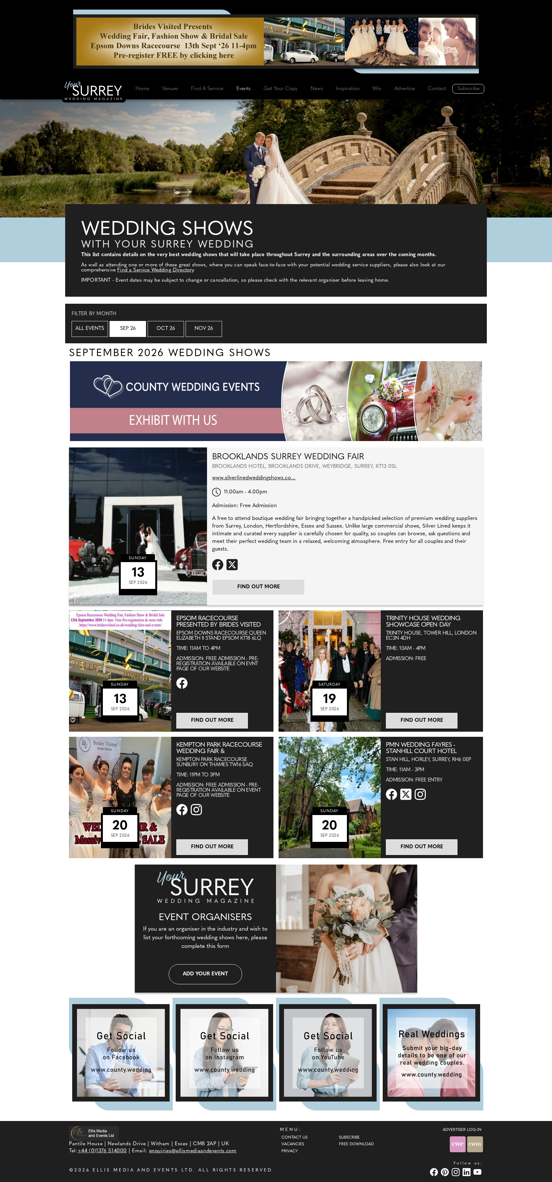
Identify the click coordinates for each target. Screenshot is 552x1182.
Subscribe (468, 88)
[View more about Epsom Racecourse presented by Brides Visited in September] (120, 671)
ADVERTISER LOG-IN (462, 1130)
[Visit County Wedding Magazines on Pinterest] (445, 1172)
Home (142, 88)
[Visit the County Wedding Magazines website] (475, 1144)
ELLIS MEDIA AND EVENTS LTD (143, 1170)
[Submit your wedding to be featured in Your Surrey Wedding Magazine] (431, 1053)
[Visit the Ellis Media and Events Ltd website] (94, 1133)
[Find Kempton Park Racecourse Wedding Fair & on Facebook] (182, 809)
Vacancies (292, 1144)
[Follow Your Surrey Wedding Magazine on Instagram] (224, 1053)
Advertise (405, 88)
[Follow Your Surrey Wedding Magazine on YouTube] (328, 1053)
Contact (437, 88)
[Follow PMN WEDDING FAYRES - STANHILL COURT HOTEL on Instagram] (421, 794)
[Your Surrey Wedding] (94, 91)
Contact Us (294, 1138)
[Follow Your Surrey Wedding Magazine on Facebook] (121, 1053)
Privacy (289, 1151)
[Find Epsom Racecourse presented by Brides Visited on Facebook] (182, 683)
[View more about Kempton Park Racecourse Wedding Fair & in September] (120, 797)
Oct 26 (166, 328)
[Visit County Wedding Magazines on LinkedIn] (467, 1172)
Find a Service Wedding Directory (155, 270)
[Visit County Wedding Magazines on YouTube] (478, 1172)
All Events (89, 328)
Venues (170, 88)
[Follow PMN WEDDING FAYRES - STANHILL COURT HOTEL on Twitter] (406, 794)
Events (243, 88)
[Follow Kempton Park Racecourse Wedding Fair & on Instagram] (197, 809)
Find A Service (207, 88)
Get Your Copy (280, 88)
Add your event (205, 974)
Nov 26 (204, 328)
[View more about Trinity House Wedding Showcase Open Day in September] (330, 671)
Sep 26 (128, 328)
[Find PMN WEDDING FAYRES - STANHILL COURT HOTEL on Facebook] (392, 794)
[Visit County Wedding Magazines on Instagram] (456, 1172)
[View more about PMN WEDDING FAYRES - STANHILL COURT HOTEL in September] (330, 797)
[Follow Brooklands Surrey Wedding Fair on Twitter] (232, 564)
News (316, 88)
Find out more (258, 587)
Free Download (356, 1144)
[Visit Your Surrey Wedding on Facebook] (435, 1172)
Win (376, 88)
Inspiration (348, 88)
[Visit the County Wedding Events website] (458, 1144)
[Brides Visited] (276, 41)
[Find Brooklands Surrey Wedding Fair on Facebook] (218, 564)
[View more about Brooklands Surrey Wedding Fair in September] (138, 526)
